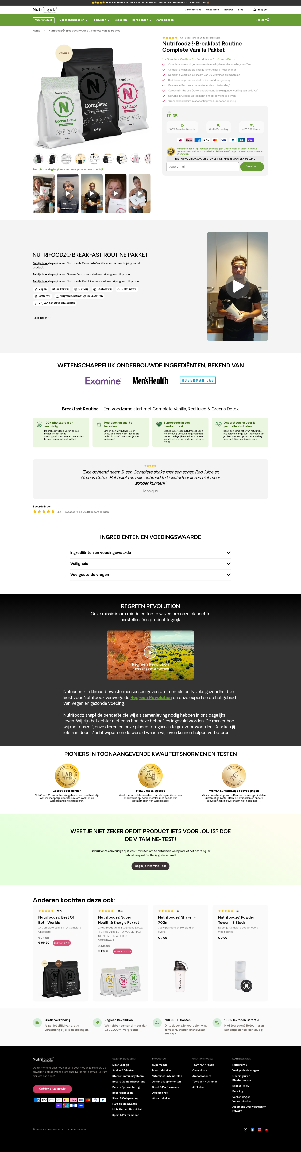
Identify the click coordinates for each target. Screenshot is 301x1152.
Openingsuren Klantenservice (242, 1078)
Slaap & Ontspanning (125, 1098)
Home (36, 30)
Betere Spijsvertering (126, 1087)
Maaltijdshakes (161, 1070)
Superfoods (159, 1065)
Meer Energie (120, 1065)
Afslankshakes (161, 1098)
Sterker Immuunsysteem (128, 1076)
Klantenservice (192, 10)
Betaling (237, 1091)
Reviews (228, 10)
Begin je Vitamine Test (150, 866)
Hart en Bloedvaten (124, 1104)
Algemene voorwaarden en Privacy (249, 1109)
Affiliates (198, 1087)
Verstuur (252, 166)
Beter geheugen (122, 1093)
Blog (240, 10)
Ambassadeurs (201, 1076)
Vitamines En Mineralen (167, 1076)
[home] (45, 10)
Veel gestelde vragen (245, 1070)
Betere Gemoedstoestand (128, 1082)
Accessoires (160, 1093)
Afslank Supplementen (166, 1082)
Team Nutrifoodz (203, 1065)
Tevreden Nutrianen (205, 1082)
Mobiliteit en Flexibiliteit (127, 1109)
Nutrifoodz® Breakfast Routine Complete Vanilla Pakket (84, 30)
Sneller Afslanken (123, 1070)
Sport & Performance (125, 1115)
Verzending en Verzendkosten (242, 1099)
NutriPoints (239, 1065)
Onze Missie (212, 10)
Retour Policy (240, 1086)
